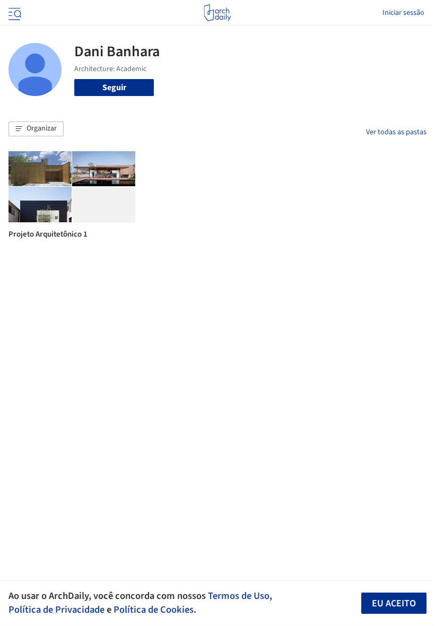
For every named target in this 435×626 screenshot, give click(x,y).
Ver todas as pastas (396, 132)
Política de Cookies (154, 609)
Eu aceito (394, 603)
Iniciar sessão (403, 12)
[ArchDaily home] (217, 12)
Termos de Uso (238, 596)
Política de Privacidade (56, 609)
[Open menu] (13, 12)
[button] (36, 128)
